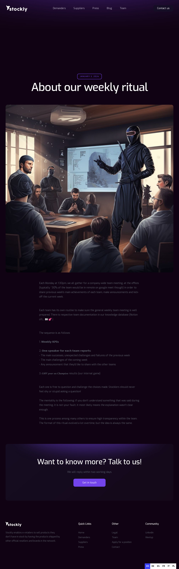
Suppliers (79, 8)
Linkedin (149, 532)
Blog (109, 8)
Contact (116, 547)
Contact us (163, 8)
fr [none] (163, 566)
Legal (115, 532)
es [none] (158, 566)
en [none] (147, 566)
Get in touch (89, 482)
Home (81, 532)
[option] (153, 566)
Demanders (59, 8)
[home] (17, 8)
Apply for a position (122, 542)
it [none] (169, 566)
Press (95, 8)
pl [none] (173, 566)
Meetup (149, 537)
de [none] (153, 566)
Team (123, 8)
